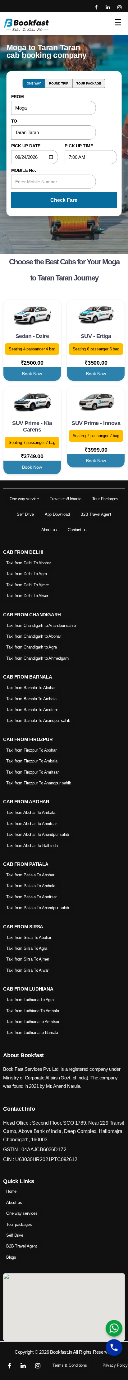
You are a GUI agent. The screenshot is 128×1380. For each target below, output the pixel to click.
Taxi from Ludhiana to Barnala (32, 1032)
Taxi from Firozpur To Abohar (31, 750)
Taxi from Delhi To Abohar (28, 563)
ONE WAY (34, 83)
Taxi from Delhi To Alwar (27, 595)
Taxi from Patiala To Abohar (30, 875)
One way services (22, 1213)
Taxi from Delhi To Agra (26, 573)
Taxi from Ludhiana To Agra (30, 999)
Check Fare (63, 200)
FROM (17, 96)
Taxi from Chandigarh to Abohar (33, 636)
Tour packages (19, 1224)
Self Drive (25, 514)
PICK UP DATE (26, 145)
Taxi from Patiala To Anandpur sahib (37, 907)
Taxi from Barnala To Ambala (31, 699)
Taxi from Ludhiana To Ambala (32, 1011)
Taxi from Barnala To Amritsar (32, 709)
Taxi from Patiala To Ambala (30, 885)
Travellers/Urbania (65, 499)
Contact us (77, 529)
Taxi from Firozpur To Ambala (31, 761)
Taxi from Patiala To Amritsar (31, 897)
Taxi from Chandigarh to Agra (31, 647)
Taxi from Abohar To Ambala (30, 812)
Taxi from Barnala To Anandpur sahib (38, 720)
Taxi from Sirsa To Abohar (28, 937)
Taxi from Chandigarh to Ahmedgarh (37, 658)
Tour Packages (105, 499)
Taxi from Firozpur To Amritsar (32, 772)
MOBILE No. (23, 170)
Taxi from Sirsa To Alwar (27, 970)
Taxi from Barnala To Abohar (31, 687)
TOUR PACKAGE (88, 83)
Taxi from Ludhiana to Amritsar (32, 1021)
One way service (24, 499)
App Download (57, 514)
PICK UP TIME (79, 145)
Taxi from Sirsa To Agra (26, 948)
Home (11, 1191)
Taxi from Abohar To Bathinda (31, 845)
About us (49, 529)
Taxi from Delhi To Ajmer (27, 585)
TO (14, 121)
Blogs (11, 1257)
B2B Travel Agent (95, 514)
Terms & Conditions (70, 1365)
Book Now (32, 373)
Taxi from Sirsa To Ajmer (27, 959)
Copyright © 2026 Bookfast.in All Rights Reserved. (64, 1352)
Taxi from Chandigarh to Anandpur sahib (40, 625)
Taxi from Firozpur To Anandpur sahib (38, 783)
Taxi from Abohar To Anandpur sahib (37, 834)
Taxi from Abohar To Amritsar (31, 823)
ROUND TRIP (58, 83)
